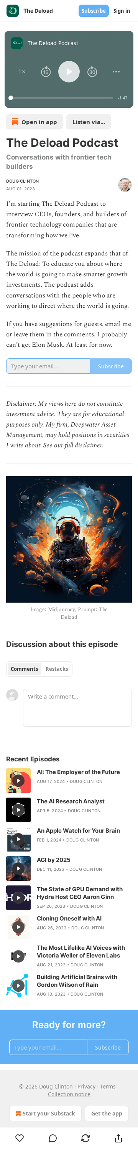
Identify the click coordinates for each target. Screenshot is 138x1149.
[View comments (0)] (52, 1138)
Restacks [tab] (57, 668)
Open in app (39, 122)
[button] (22, 71)
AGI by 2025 (54, 859)
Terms (108, 1086)
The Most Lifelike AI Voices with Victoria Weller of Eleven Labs (81, 951)
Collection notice (69, 1094)
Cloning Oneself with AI (69, 918)
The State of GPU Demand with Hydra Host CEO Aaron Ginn (80, 892)
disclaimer (88, 445)
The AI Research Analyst (71, 801)
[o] (18, 780)
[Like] (19, 1138)
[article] (69, 780)
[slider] (62, 98)
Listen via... (88, 122)
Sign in (121, 10)
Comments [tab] (24, 668)
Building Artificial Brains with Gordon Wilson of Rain (77, 980)
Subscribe (94, 10)
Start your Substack (49, 1113)
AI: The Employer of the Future (78, 772)
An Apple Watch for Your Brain (78, 830)
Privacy (86, 1086)
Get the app (106, 1113)
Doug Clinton (22, 181)
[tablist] (39, 669)
